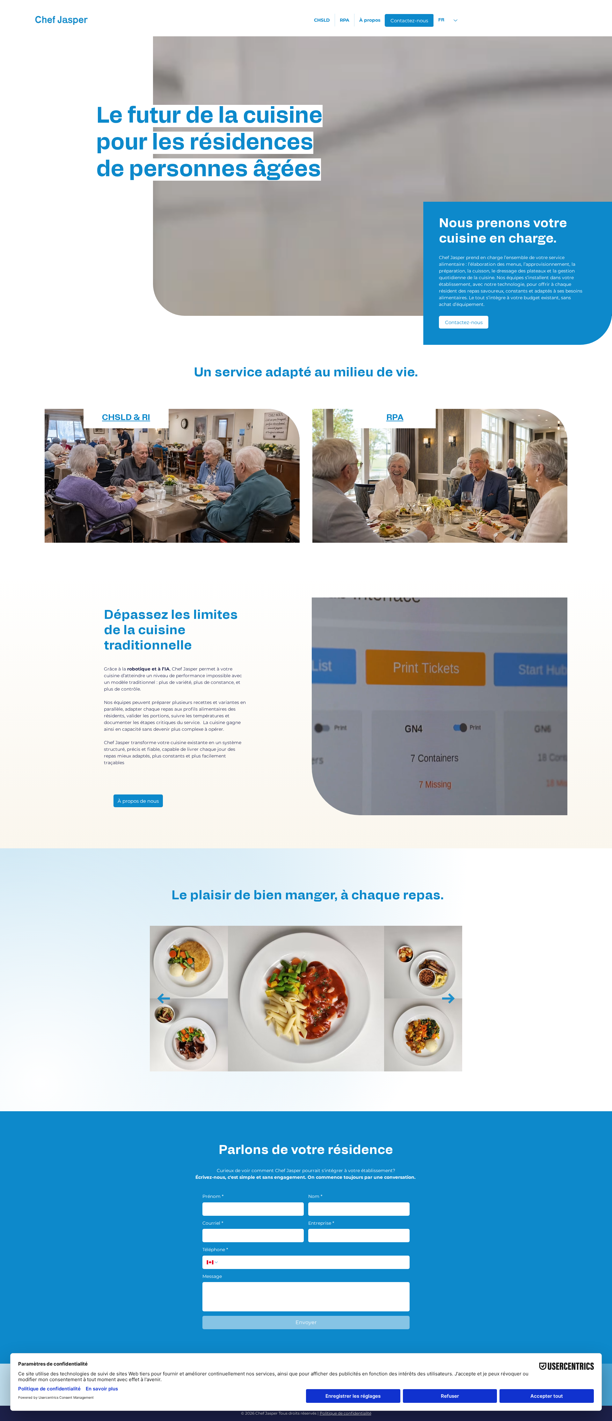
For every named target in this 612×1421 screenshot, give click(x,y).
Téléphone (215, 1249)
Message (212, 1276)
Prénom (212, 1196)
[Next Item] (448, 998)
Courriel (212, 1223)
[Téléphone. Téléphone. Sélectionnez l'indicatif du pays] (213, 1262)
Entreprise (321, 1223)
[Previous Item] (163, 998)
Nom (315, 1196)
